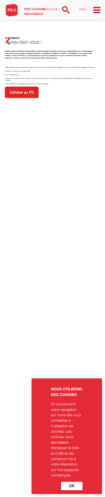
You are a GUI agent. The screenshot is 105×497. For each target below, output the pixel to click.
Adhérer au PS (22, 92)
